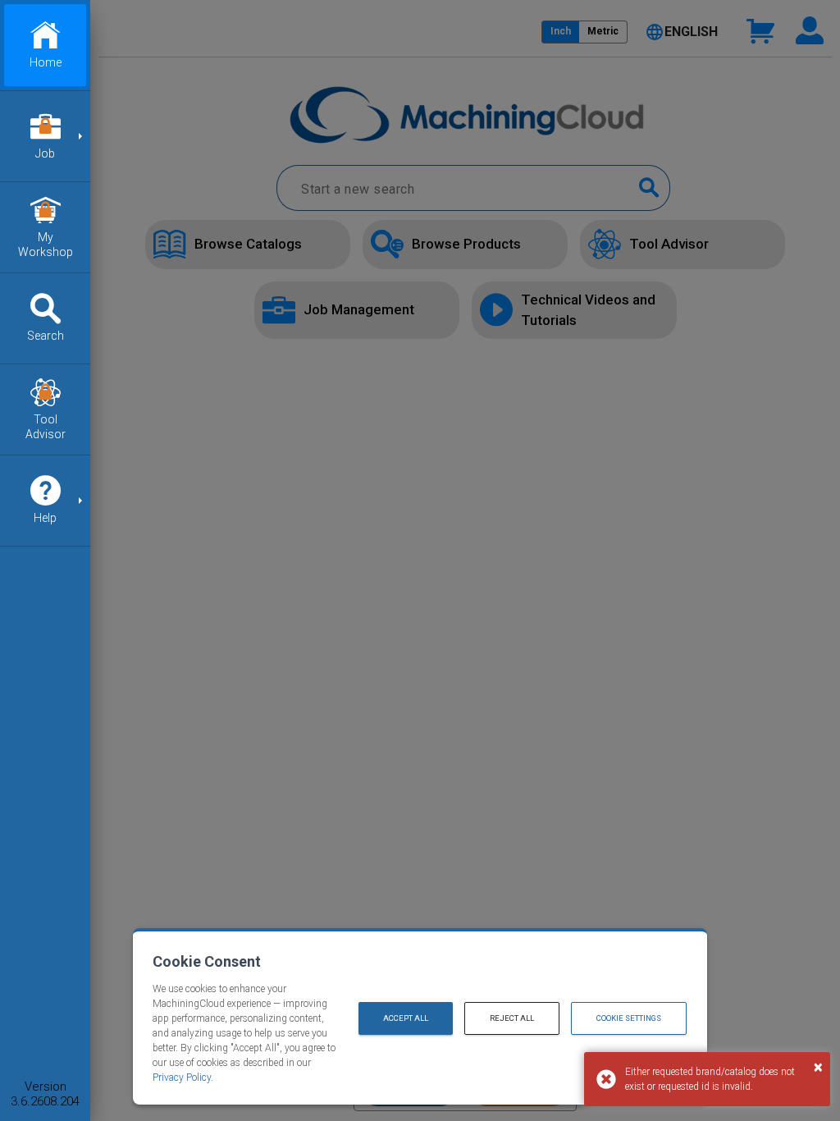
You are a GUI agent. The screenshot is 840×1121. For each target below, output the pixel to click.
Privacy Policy (182, 1077)
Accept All (405, 1018)
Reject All (512, 1018)
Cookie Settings (628, 1018)
